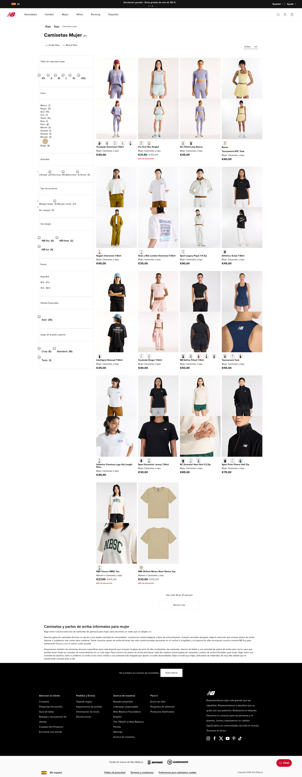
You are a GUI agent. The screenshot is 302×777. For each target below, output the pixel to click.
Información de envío (87, 711)
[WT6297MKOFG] (130, 143)
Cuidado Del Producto (51, 726)
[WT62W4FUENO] (225, 143)
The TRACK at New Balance (128, 721)
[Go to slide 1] (149, 6)
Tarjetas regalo (84, 701)
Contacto (44, 701)
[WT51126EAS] (190, 356)
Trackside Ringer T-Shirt (150, 360)
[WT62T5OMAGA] (183, 251)
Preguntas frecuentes (50, 706)
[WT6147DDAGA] (99, 251)
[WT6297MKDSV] (107, 143)
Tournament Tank (230, 360)
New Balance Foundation (127, 711)
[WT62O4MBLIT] (141, 356)
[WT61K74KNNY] (225, 356)
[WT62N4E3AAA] (141, 251)
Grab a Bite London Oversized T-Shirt (157, 255)
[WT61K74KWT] (232, 356)
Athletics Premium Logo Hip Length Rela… (114, 466)
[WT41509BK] (141, 460)
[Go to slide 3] (153, 6)
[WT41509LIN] (149, 460)
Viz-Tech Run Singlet (148, 147)
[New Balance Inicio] (12, 14)
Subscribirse (171, 672)
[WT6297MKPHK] (122, 143)
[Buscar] (278, 14)
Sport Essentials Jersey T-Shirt (153, 464)
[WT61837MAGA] (149, 143)
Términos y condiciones (142, 772)
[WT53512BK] (225, 460)
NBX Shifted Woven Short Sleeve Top (156, 571)
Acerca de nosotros (123, 737)
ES (56, 772)
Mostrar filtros (71, 45)
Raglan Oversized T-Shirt (108, 255)
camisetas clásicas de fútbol (183, 649)
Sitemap (117, 732)
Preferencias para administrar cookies (177, 772)
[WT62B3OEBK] (190, 143)
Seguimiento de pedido (89, 706)
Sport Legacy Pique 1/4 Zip (193, 255)
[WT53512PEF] (232, 460)
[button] (285, 14)
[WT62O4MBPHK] (149, 356)
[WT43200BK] (183, 460)
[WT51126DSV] (206, 356)
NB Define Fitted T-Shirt (192, 360)
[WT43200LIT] (190, 460)
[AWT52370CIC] (99, 567)
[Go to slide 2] (151, 6)
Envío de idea (157, 701)
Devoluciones (83, 716)
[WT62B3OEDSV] (183, 143)
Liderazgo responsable (125, 706)
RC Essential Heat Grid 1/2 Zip (195, 464)
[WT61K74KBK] (240, 356)
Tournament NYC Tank (233, 151)
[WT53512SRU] (240, 460)
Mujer (48, 26)
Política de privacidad (114, 772)
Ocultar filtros (54, 45)
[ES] (11, 4)
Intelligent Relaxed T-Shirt (109, 360)
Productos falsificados (162, 711)
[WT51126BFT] (198, 356)
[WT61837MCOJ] (141, 143)
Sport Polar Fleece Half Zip (235, 464)
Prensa (117, 726)
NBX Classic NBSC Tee (107, 571)
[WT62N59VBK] (99, 356)
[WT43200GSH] (198, 460)
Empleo (117, 716)
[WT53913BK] (225, 251)
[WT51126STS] (214, 356)
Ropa (56, 26)
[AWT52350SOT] (141, 567)
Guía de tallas (46, 711)
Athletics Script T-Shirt (233, 255)
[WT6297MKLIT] (114, 143)
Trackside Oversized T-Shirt (110, 147)
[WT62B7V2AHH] (99, 460)
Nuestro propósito (123, 701)
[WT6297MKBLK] (99, 143)
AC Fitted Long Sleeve (191, 147)
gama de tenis (139, 649)
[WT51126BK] (183, 356)
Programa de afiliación (162, 706)
